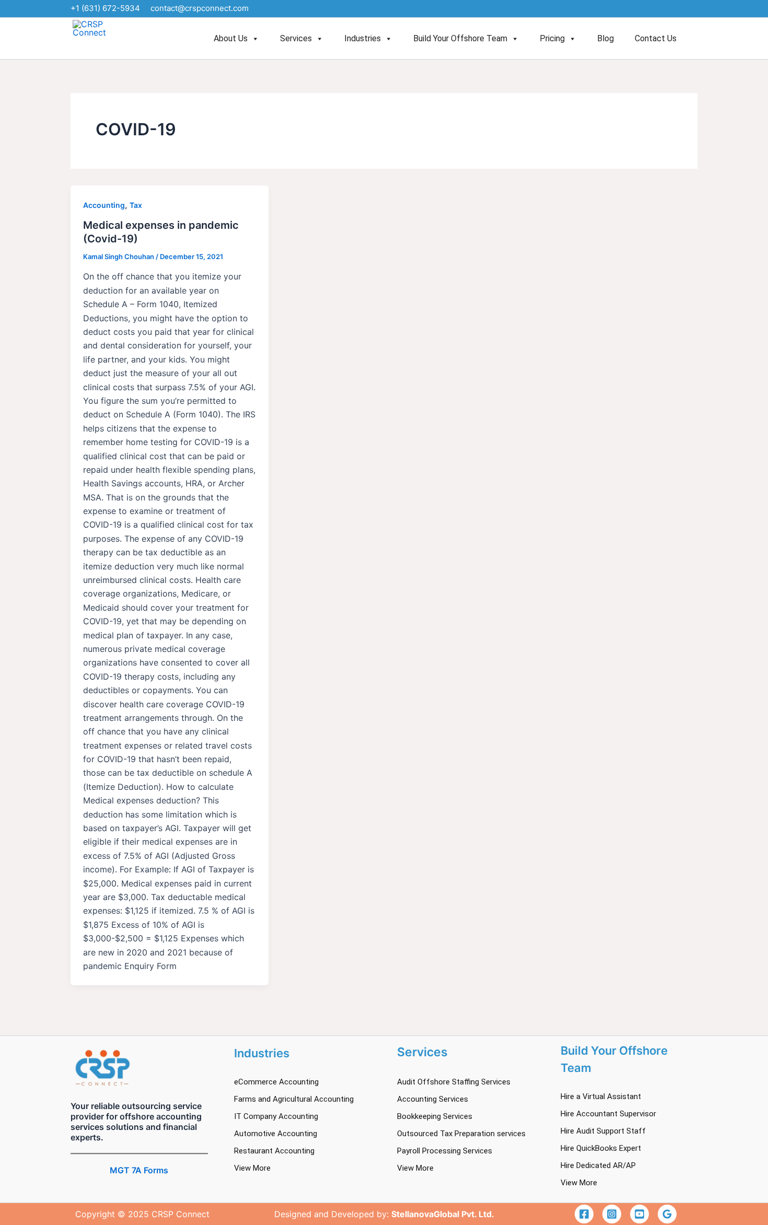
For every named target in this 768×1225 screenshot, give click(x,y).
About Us (231, 38)
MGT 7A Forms (139, 1170)
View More (252, 1168)
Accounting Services (432, 1099)
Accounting (104, 205)
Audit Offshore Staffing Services (453, 1082)
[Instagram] (611, 1214)
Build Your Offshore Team (460, 38)
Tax (136, 205)
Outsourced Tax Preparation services (461, 1133)
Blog (605, 38)
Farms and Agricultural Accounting (294, 1099)
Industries (362, 38)
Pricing (552, 38)
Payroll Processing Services (444, 1151)
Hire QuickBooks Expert (601, 1148)
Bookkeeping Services (434, 1116)
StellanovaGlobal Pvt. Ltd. (442, 1214)
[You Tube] (639, 1214)
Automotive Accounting (275, 1133)
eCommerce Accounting (276, 1082)
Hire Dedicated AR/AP (598, 1165)
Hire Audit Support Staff (603, 1131)
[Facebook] (584, 1214)
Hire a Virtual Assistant (601, 1096)
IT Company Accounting (276, 1116)
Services (296, 38)
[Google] (667, 1214)
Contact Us (656, 38)
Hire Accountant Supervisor (608, 1113)
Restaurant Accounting (274, 1151)
